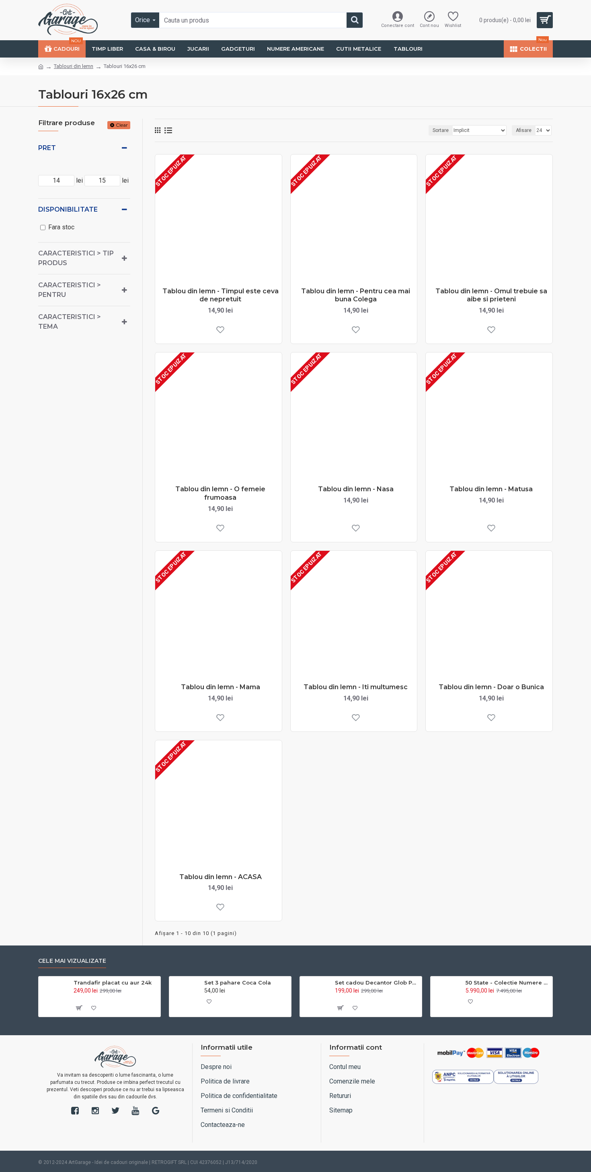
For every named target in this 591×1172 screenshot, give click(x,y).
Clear (122, 125)
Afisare (523, 130)
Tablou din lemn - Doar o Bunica (491, 687)
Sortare (441, 130)
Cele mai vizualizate (72, 961)
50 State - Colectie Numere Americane (508, 982)
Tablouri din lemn (73, 66)
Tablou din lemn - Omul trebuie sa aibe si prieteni (491, 295)
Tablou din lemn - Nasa (356, 489)
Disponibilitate (68, 209)
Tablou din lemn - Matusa (491, 489)
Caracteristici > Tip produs (76, 258)
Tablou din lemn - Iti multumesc (356, 687)
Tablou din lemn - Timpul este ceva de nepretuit (220, 295)
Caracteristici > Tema (69, 321)
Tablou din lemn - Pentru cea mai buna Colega (355, 295)
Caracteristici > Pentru (69, 290)
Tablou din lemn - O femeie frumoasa (220, 493)
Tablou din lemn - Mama (220, 687)
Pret (47, 148)
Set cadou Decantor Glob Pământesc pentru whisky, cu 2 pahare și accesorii (377, 982)
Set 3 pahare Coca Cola (237, 982)
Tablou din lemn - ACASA (220, 877)
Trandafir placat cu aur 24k (113, 982)
